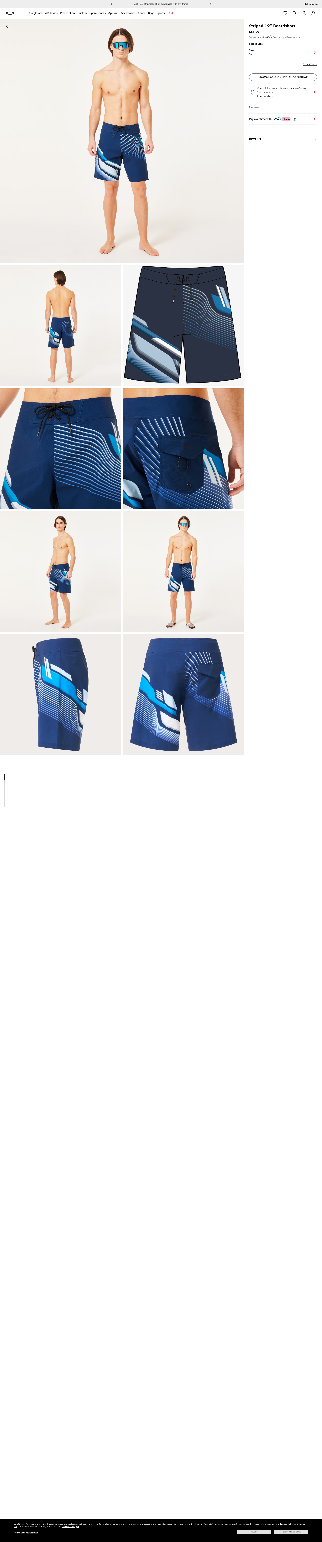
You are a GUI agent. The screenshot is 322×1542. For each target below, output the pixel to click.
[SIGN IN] (304, 13)
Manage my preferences (26, 1533)
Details (255, 139)
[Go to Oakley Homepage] (10, 13)
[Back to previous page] (1, 22)
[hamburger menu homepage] (22, 13)
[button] (111, 4)
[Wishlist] (285, 13)
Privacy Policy (287, 1524)
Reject (254, 1532)
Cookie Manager (70, 1526)
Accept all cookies (291, 1532)
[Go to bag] (313, 13)
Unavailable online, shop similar (283, 77)
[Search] (294, 13)
